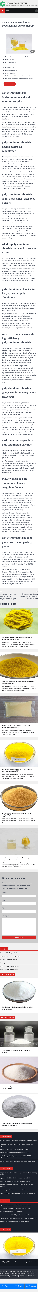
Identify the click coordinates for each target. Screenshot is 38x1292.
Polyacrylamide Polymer (7, 963)
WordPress (31, 1276)
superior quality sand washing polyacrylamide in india (15, 1152)
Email (4, 900)
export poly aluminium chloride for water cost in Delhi (15, 1178)
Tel (3, 908)
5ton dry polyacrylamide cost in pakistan (11, 1211)
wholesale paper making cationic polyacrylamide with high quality (18, 1140)
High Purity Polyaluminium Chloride (10, 956)
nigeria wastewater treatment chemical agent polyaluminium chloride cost (16, 859)
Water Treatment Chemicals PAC (9, 966)
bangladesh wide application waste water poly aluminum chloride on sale (17, 638)
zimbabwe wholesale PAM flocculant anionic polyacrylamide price (18, 1218)
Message (5, 916)
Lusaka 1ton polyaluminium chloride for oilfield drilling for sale (17, 1008)
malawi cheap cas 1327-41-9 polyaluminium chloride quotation (17, 1215)
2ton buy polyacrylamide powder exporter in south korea (15, 1208)
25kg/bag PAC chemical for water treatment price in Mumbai (18, 1262)
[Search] (36, 10)
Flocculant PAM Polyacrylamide (9, 953)
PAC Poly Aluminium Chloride (8, 959)
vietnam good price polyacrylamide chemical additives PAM (16, 1088)
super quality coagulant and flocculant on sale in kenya (15, 1205)
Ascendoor (14, 1276)
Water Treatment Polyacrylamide (9, 969)
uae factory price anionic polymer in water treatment (14, 1149)
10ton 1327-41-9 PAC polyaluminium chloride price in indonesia (17, 1193)
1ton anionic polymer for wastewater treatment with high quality (17, 1161)
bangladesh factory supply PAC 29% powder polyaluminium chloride (17, 771)
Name (4, 892)
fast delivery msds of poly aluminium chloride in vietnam (16, 1190)
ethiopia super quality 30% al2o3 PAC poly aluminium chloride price (16, 726)
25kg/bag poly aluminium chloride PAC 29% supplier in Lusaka (16, 815)
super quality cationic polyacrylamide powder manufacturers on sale (17, 1124)
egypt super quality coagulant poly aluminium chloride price (16, 1181)
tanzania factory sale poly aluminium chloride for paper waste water (18, 682)
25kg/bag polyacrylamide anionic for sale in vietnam (16, 1051)
